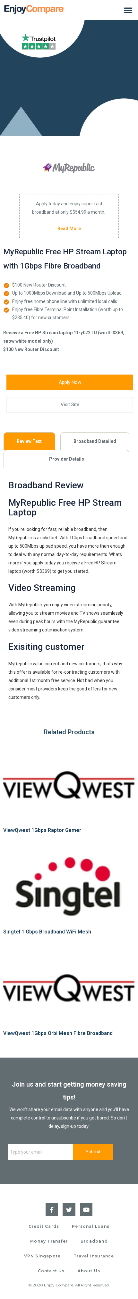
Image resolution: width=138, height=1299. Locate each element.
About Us (89, 1270)
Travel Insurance (93, 1256)
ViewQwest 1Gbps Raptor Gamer (42, 830)
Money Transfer (49, 1241)
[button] (128, 10)
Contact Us (51, 1270)
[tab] (29, 441)
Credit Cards (44, 1226)
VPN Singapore (42, 1256)
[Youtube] (86, 1209)
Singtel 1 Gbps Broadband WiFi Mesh (47, 932)
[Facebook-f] (52, 1209)
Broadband (94, 1241)
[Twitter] (69, 1209)
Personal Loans (90, 1226)
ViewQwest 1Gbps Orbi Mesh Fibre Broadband (58, 1033)
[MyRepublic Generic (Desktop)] (69, 168)
